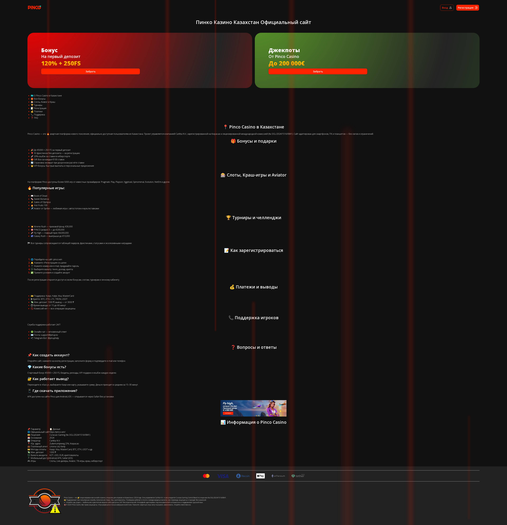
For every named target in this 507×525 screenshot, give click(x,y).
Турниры (38, 105)
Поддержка (39, 114)
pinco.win (57, 259)
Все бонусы (39, 98)
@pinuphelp (53, 338)
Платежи (38, 111)
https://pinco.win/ (57, 431)
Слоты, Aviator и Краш (44, 101)
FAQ (36, 117)
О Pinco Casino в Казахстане (48, 95)
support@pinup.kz (49, 334)
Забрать (91, 71)
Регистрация (40, 108)
